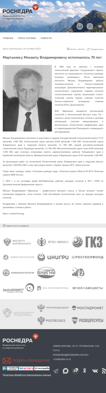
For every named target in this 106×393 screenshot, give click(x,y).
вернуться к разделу (17, 225)
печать (81, 49)
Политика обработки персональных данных (27, 374)
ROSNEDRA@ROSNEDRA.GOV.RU (70, 354)
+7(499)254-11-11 (62, 359)
